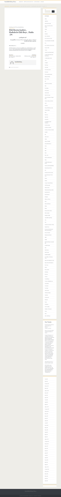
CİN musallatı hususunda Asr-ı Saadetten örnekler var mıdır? (49, 362)
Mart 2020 (46, 395)
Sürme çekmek (47, 269)
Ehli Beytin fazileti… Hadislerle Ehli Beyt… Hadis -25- (30, 57)
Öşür (45, 222)
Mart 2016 (46, 478)
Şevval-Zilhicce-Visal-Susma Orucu (49, 258)
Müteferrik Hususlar (47, 203)
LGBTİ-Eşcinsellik (47, 185)
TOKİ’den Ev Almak (47, 292)
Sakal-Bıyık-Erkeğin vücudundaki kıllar (49, 242)
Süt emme (46, 274)
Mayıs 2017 (46, 446)
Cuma (46, 60)
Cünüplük (46, 62)
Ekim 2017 (46, 434)
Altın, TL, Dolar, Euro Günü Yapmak (49, 26)
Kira (45, 170)
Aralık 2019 (46, 402)
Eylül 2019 (46, 404)
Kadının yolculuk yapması (48, 157)
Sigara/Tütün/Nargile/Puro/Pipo (49, 260)
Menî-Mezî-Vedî (47, 192)
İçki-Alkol (46, 132)
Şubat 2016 (46, 480)
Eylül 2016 (46, 464)
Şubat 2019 (46, 420)
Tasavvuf (46, 276)
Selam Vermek (47, 252)
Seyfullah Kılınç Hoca (10, 2)
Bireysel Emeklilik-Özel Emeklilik (49, 40)
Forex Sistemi (47, 90)
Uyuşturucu (46, 299)
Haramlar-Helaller (47, 110)
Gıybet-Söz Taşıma (47, 95)
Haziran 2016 (47, 471)
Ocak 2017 (46, 455)
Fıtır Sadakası (47, 88)
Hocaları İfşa (46, 119)
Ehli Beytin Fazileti (15, 6)
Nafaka (46, 206)
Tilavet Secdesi (47, 290)
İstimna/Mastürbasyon (48, 143)
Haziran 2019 (47, 411)
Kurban (46, 178)
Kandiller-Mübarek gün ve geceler (48, 163)
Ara (45, 9)
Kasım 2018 (46, 425)
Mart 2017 (46, 450)
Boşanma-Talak (47, 47)
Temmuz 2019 (47, 409)
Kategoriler (37, 1)
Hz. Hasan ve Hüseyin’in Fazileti (49, 129)
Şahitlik (46, 239)
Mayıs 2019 (46, 413)
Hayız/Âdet (46, 117)
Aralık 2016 (46, 457)
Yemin (46, 311)
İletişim (42, 1)
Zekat (45, 313)
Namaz (46, 208)
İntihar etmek (47, 136)
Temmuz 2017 (47, 441)
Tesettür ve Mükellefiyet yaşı (49, 281)
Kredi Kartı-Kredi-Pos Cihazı (49, 172)
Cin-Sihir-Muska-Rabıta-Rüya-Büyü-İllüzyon (49, 55)
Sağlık (45, 237)
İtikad (45, 148)
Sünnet (46, 267)
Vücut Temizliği (47, 306)
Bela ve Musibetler (47, 36)
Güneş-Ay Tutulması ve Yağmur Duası (49, 98)
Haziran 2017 (47, 443)
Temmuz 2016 (47, 469)
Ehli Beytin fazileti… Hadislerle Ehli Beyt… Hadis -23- (15, 57)
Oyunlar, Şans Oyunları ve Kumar (49, 224)
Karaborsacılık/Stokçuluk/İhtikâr (49, 165)
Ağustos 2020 (47, 390)
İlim (45, 134)
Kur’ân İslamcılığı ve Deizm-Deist (49, 175)
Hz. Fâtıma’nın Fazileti (48, 127)
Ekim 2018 (46, 427)
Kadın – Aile (46, 155)
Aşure (45, 31)
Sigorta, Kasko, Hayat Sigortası (49, 262)
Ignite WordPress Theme (26, 495)
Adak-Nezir (46, 21)
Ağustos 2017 (47, 439)
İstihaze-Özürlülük (47, 141)
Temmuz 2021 (47, 383)
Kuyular (46, 180)
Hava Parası (46, 114)
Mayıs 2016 (46, 473)
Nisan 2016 (46, 476)
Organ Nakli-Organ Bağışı (48, 217)
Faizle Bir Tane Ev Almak (48, 83)
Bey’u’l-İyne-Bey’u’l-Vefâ (48, 38)
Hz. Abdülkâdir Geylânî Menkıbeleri (48, 122)
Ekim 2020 (46, 388)
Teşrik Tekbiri (47, 283)
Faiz (45, 81)
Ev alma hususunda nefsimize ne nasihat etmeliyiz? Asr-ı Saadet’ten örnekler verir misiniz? (49, 326)
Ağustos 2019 (47, 406)
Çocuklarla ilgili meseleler (48, 58)
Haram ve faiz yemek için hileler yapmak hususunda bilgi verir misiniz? (49, 331)
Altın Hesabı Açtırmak (48, 23)
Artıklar (46, 29)
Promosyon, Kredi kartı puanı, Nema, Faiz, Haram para (49, 230)
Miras (45, 201)
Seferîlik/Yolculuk (47, 245)
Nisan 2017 (46, 448)
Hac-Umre (46, 105)
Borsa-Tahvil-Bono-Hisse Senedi (49, 45)
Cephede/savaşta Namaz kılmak (49, 52)
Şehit (45, 247)
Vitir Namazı (46, 304)
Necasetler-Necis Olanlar (48, 210)
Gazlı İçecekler (47, 92)
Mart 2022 (46, 381)
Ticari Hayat (46, 288)
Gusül (45, 103)
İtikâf (45, 150)
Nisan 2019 (46, 416)
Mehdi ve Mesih (47, 187)
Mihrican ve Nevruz (47, 199)
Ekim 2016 (46, 462)
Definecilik (46, 67)
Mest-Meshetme (47, 194)
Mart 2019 (46, 418)
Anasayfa (21, 1)
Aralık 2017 (46, 432)
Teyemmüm (46, 285)
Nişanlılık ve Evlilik (47, 215)
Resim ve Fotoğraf (47, 232)
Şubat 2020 (46, 397)
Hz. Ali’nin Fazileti (47, 125)
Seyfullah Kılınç (21, 27)
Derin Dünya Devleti (48, 69)
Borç (45, 43)
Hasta (45, 112)
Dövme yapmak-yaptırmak (48, 74)
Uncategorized (47, 297)
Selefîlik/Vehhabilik (47, 254)
